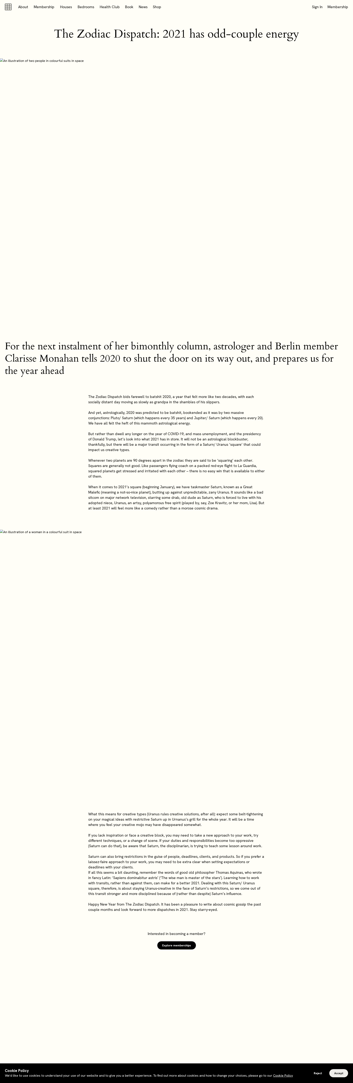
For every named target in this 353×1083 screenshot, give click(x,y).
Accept (338, 1073)
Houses (66, 6)
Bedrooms (86, 6)
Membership (44, 6)
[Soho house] (9, 7)
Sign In (317, 6)
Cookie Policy (283, 1075)
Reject (318, 1073)
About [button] (23, 6)
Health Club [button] (110, 6)
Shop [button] (157, 6)
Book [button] (129, 6)
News (143, 6)
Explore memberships (176, 945)
